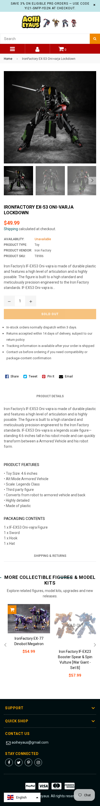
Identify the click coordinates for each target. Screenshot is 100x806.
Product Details (50, 396)
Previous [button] (5, 180)
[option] (17, 180)
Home (8, 59)
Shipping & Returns (50, 556)
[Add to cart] (12, 609)
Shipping (11, 229)
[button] (22, 797)
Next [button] (92, 180)
